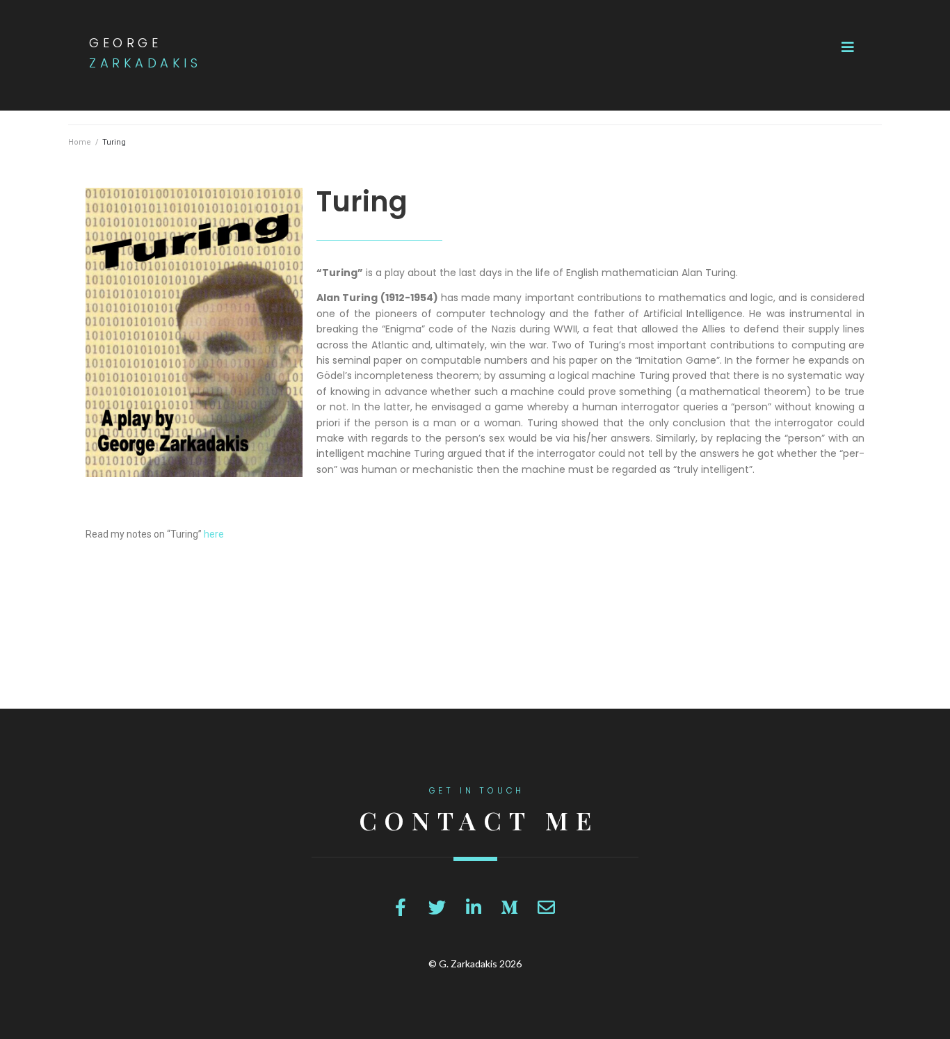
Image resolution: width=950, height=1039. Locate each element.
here (214, 534)
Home (79, 142)
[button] (848, 47)
